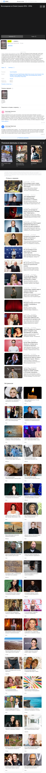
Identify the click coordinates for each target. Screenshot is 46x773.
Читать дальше (4, 121)
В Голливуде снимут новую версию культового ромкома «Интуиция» (32, 185)
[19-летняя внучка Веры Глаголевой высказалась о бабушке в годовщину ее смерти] (13, 685)
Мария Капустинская (29, 74)
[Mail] (4, 1)
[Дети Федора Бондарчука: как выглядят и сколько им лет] (33, 763)
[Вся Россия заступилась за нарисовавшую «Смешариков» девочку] (33, 685)
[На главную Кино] (6, 1)
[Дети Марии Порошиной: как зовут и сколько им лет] (33, 512)
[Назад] (41, 143)
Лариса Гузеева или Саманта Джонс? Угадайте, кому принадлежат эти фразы (32, 331)
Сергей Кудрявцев (18, 75)
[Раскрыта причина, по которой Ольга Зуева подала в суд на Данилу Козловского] (13, 763)
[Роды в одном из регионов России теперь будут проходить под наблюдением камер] (13, 454)
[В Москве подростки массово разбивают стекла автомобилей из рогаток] (13, 434)
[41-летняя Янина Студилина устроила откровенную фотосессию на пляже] (33, 608)
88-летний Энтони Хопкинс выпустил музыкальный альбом (31, 264)
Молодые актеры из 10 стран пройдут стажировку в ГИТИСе (32, 304)
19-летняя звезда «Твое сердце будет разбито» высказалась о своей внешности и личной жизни (32, 278)
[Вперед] (43, 143)
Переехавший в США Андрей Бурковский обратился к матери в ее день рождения (32, 224)
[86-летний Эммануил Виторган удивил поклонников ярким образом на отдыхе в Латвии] (33, 743)
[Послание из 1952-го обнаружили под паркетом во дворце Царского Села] (13, 570)
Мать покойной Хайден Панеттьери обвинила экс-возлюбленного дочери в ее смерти (32, 317)
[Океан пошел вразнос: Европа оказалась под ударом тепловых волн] (33, 705)
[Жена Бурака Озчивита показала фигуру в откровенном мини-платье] (13, 627)
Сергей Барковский (33, 75)
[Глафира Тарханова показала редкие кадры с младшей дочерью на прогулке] (33, 647)
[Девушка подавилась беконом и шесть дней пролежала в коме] (33, 724)
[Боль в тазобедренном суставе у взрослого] (13, 666)
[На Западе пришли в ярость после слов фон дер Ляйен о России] (33, 492)
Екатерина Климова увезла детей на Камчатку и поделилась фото (31, 238)
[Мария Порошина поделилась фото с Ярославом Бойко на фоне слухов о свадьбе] (33, 434)
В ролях (2, 74)
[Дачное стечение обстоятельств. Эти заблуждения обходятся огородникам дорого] (13, 743)
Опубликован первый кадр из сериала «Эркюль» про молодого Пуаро (32, 291)
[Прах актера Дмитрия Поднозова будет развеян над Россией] (13, 550)
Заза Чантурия (38, 74)
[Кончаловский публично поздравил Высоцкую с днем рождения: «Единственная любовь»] (33, 666)
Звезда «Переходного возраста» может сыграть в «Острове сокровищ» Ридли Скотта (31, 370)
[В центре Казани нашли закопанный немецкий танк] (33, 454)
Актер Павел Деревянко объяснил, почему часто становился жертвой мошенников (31, 344)
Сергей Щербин (13, 71)
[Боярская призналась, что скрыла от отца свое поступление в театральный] (13, 492)
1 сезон (3, 100)
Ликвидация (34, 163)
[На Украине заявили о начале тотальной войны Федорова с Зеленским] (33, 589)
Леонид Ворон (17, 76)
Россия (11, 78)
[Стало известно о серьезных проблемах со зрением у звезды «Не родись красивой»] (33, 627)
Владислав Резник (14, 74)
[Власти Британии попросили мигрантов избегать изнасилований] (13, 531)
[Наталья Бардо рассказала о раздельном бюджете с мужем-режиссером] (13, 705)
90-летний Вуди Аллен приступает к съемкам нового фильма (30, 251)
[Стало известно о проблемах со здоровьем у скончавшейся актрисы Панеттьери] (13, 396)
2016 (8, 43)
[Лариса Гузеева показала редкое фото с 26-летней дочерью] (13, 415)
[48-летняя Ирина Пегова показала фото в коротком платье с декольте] (33, 473)
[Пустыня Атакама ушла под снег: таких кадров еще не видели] (13, 647)
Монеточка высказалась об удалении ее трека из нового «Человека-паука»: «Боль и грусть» (32, 357)
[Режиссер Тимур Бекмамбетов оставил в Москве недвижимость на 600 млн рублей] (33, 550)
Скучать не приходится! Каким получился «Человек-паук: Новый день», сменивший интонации (32, 211)
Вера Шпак (23, 76)
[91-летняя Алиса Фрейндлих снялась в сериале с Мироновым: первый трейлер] (13, 608)
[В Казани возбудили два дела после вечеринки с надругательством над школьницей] (33, 570)
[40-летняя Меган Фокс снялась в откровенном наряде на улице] (13, 589)
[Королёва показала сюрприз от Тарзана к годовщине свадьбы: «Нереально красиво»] (13, 724)
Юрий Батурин (21, 74)
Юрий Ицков (25, 75)
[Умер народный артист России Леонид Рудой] (33, 396)
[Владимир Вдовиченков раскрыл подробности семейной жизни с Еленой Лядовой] (33, 415)
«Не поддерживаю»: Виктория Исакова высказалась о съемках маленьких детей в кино (31, 198)
